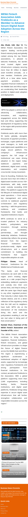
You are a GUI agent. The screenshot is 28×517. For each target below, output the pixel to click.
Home (2, 7)
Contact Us (3, 513)
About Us (3, 508)
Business (16, 7)
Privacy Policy (4, 511)
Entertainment (24, 7)
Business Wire (4, 506)
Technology (9, 7)
